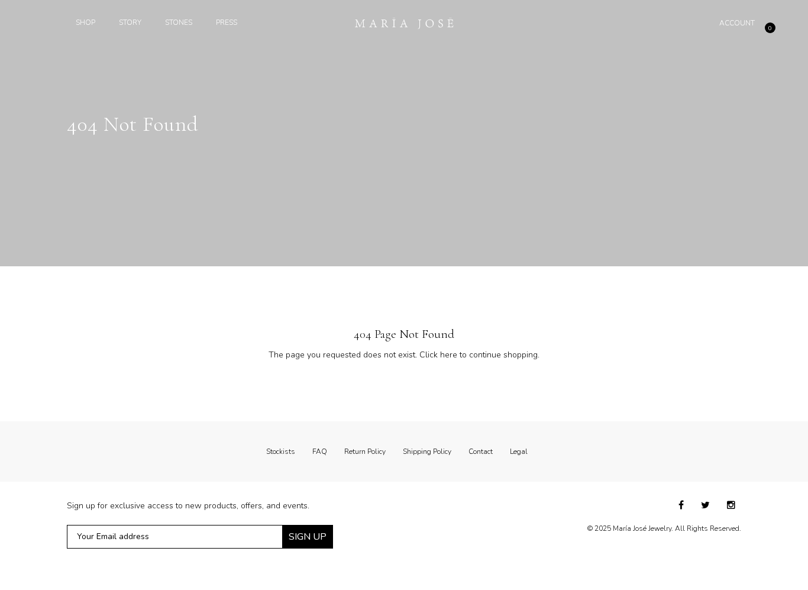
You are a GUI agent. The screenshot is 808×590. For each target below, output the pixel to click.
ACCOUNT (737, 23)
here (448, 354)
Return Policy (365, 451)
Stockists (280, 451)
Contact (480, 451)
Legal (519, 451)
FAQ (319, 451)
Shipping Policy (427, 451)
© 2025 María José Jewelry (629, 528)
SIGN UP (308, 536)
